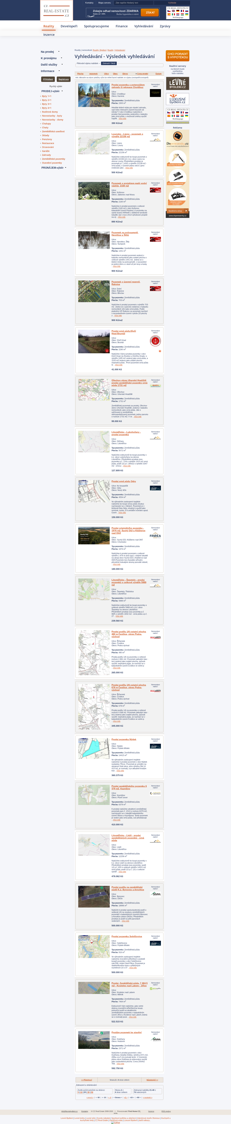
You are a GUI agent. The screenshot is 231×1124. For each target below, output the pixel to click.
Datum (159, 74)
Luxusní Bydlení (131, 1120)
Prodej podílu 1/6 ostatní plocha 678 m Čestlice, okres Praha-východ (129, 687)
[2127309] (94, 1040)
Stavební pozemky (52, 162)
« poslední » (147, 1097)
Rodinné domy (50, 111)
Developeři (69, 26)
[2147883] (94, 491)
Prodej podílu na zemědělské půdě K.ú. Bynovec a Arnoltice (128, 888)
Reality (48, 26)
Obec (115, 74)
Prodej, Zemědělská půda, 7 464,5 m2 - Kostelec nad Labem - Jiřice (130, 984)
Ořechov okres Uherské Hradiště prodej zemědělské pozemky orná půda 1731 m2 (129, 383)
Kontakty (89, 3)
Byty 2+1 (46, 100)
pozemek (93, 74)
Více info (122, 118)
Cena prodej (142, 74)
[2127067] (94, 441)
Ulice (106, 74)
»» (152, 1080)
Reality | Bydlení (100, 50)
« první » (90, 1097)
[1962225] (94, 240)
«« (86, 1080)
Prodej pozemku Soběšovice (127, 936)
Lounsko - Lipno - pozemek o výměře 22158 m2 (127, 135)
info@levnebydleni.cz (69, 1111)
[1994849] (94, 291)
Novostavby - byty (52, 115)
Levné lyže (90, 1118)
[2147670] (94, 896)
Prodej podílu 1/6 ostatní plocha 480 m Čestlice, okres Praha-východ (129, 634)
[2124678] (94, 748)
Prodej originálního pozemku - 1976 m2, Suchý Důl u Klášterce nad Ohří (128, 530)
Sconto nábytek (103, 1118)
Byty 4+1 (46, 107)
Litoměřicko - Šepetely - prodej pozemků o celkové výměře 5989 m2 (129, 582)
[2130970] (94, 946)
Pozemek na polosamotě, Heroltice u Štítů (125, 233)
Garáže (46, 151)
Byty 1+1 (46, 96)
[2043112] (94, 652)
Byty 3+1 (46, 103)
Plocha (80, 74)
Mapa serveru (104, 3)
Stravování (48, 147)
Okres (125, 74)
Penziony (47, 139)
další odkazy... (145, 1120)
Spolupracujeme (96, 26)
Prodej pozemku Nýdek (124, 739)
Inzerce (49, 34)
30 (88, 1092)
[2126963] (94, 589)
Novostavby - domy (52, 119)
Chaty (45, 127)
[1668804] (94, 341)
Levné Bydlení (67, 1118)
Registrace (64, 79)
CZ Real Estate (56, 4)
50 (92, 1092)
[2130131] (94, 795)
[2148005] (94, 988)
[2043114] (94, 707)
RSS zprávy (166, 1111)
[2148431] (94, 535)
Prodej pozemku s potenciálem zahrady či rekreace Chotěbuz (128, 85)
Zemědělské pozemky (53, 158)
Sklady (45, 135)
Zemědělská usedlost (53, 131)
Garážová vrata (115, 1120)
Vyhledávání (143, 26)
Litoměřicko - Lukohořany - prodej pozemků (126, 433)
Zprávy (165, 26)
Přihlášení (48, 79)
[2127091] (94, 845)
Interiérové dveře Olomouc (148, 1118)
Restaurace (48, 143)
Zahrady (46, 154)
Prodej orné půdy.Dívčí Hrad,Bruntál (124, 332)
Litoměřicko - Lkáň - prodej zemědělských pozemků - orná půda (128, 838)
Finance (122, 26)
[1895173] (94, 389)
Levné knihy (79, 1118)
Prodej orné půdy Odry (124, 481)
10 (81, 1092)
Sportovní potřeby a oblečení (123, 1118)
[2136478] (94, 95)
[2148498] (94, 191)
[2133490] (94, 143)
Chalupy (46, 123)
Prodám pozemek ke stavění (127, 1032)
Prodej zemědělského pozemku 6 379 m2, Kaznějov (129, 787)
